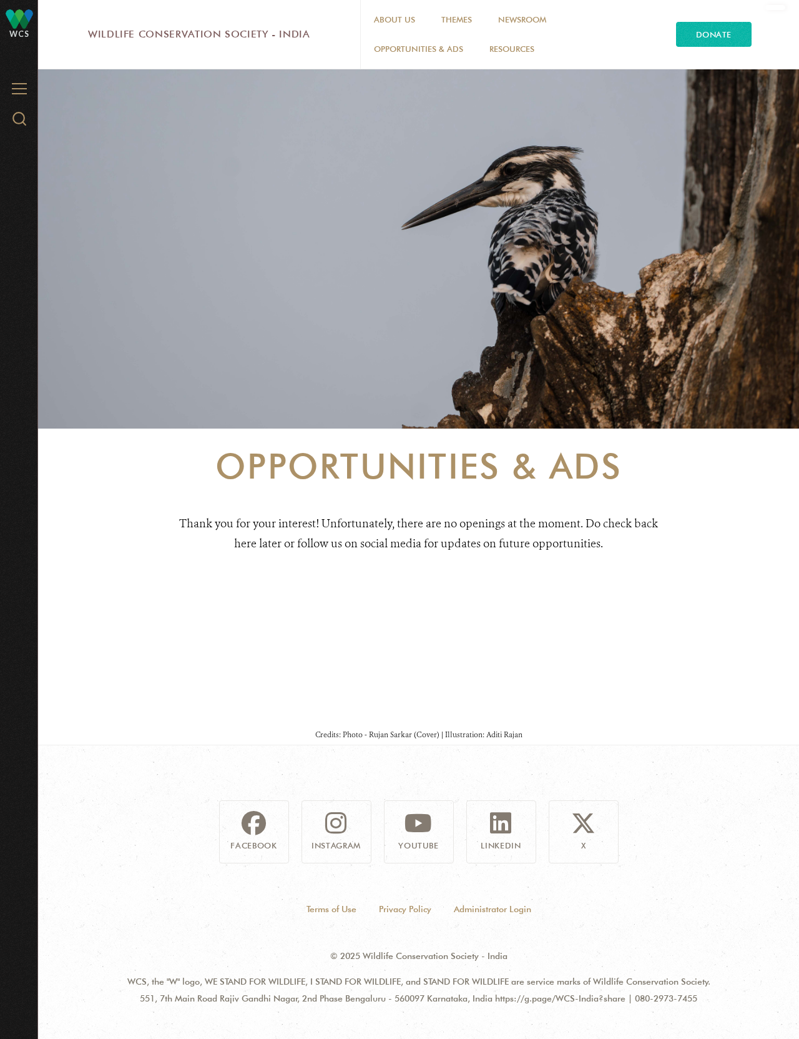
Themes (456, 19)
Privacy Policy (405, 909)
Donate (714, 34)
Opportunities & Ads (418, 49)
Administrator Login (492, 909)
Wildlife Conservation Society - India (199, 34)
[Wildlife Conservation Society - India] (19, 18)
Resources (511, 49)
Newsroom (522, 19)
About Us (394, 19)
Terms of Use (331, 909)
